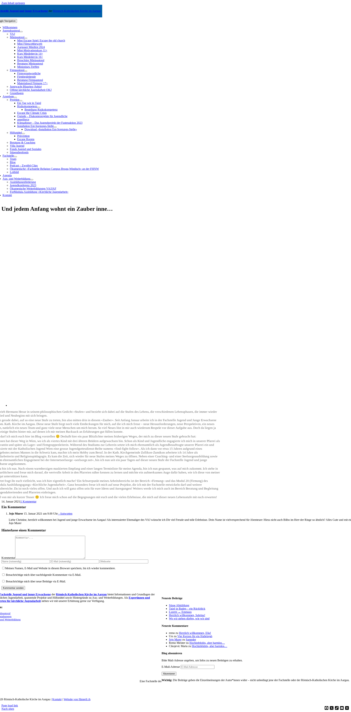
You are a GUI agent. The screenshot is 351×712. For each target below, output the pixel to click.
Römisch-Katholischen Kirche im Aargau (77, 10)
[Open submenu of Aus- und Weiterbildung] (31, 179)
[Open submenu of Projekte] (20, 100)
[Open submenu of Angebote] (15, 97)
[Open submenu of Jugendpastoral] (21, 31)
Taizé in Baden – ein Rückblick (187, 608)
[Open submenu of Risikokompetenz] (38, 107)
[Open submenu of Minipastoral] (25, 38)
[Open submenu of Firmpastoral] (25, 71)
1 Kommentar (28, 501)
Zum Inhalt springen (13, 3)
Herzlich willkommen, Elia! (195, 632)
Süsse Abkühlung (179, 605)
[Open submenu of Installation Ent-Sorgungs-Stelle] (55, 127)
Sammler (191, 639)
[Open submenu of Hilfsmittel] (23, 133)
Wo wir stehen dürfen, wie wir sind (189, 618)
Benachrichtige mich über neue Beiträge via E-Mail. (36, 581)
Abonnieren (169, 673)
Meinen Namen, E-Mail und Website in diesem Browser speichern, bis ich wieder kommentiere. (60, 568)
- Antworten (65, 513)
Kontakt (57, 699)
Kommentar (8, 557)
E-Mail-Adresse (171, 666)
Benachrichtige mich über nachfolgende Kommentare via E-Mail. (43, 574)
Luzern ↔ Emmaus (180, 611)
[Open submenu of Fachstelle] (15, 156)
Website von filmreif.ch (77, 699)
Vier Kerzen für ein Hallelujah (194, 636)
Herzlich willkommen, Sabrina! (187, 615)
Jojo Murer (175, 639)
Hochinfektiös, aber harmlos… (207, 642)
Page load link (9, 705)
